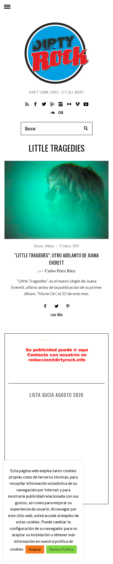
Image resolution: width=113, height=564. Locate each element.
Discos (38, 245)
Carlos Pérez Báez (60, 270)
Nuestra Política (61, 549)
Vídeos (49, 245)
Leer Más (56, 315)
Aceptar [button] (35, 549)
